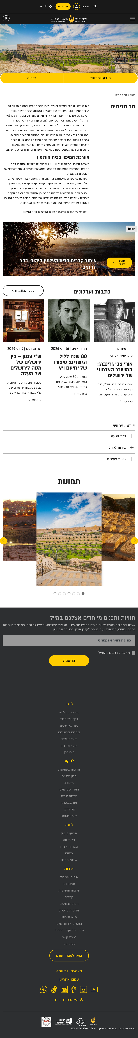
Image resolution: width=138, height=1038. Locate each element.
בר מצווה (69, 840)
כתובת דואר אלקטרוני (114, 640)
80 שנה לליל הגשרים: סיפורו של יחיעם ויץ (70, 362)
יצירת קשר (69, 937)
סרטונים (69, 783)
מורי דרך (69, 752)
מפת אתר (69, 944)
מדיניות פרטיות (69, 910)
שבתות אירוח (69, 847)
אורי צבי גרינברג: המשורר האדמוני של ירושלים (115, 370)
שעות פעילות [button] (116, 459)
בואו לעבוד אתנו (69, 955)
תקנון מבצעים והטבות (69, 930)
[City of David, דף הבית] (69, 18)
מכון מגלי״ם (69, 776)
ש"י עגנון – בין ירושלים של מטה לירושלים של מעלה (25, 365)
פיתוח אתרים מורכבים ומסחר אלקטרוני (103, 1028)
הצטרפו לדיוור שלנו (69, 924)
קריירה (69, 897)
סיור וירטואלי (69, 816)
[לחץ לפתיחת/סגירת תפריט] (132, 18)
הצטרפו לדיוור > (69, 971)
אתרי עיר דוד (69, 746)
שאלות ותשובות (69, 890)
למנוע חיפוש (122, 262)
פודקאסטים (69, 803)
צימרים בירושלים (69, 732)
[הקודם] (134, 540)
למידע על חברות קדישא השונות (68, 212)
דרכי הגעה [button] (118, 436)
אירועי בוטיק (69, 833)
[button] (43, 6)
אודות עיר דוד (69, 877)
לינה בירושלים (69, 726)
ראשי (132, 95)
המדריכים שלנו (69, 789)
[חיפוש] (94, 6)
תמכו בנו (69, 884)
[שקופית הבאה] (3, 540)
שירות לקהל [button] (117, 447)
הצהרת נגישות (67, 1000)
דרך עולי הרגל (69, 719)
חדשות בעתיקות (69, 769)
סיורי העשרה (69, 739)
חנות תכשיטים (69, 904)
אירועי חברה (69, 860)
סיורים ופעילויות (69, 712)
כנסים (69, 853)
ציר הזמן (69, 809)
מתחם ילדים (69, 796)
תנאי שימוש (69, 917)
